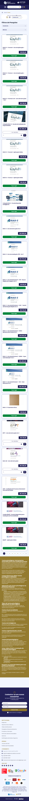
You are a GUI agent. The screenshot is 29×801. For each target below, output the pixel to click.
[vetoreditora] (14, 3)
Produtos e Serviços (7, 731)
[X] (12, 765)
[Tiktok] (6, 765)
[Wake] (21, 799)
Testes (8, 12)
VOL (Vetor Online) (17, 651)
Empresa (4, 722)
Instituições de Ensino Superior (10, 738)
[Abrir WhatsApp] (26, 798)
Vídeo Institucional (7, 727)
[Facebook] (2, 765)
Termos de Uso (5, 743)
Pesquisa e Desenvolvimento (9, 729)
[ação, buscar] (19, 7)
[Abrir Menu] (4, 7)
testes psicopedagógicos (7, 572)
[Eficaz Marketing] (16, 799)
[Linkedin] (10, 765)
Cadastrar (14, 709)
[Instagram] (4, 765)
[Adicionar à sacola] (24, 135)
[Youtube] (8, 765)
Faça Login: (14, 55)
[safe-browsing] (20, 771)
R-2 (2, 627)
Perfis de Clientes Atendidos (9, 733)
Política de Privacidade (8, 745)
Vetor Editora (5, 570)
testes (14, 672)
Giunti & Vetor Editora (7, 724)
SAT (2, 618)
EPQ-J (3, 614)
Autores (4, 735)
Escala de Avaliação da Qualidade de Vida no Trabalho (13, 635)
